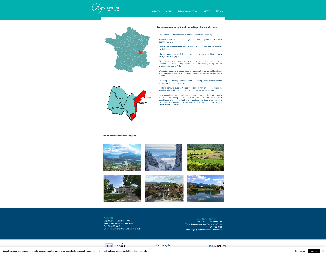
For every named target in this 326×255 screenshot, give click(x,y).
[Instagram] (215, 247)
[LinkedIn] (224, 247)
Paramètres (300, 251)
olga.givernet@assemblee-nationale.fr (125, 229)
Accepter (314, 251)
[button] (156, 11)
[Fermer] (322, 251)
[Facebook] (211, 247)
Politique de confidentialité (136, 251)
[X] (219, 247)
